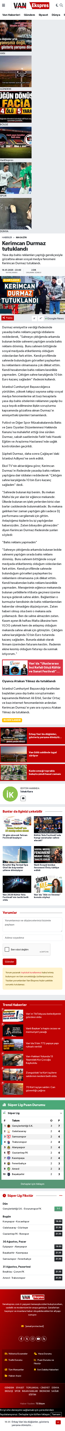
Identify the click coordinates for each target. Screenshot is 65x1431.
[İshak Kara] (10, 794)
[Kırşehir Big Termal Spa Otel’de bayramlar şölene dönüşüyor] (17, 854)
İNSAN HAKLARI (30, 1391)
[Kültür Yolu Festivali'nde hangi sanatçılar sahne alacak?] (48, 824)
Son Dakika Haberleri (48, 1369)
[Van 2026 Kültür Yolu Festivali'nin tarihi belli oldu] (17, 884)
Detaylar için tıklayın (32, 1184)
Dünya (56, 15)
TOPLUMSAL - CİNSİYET (38, 1387)
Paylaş (9, 318)
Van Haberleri (11, 15)
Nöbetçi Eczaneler (18, 1354)
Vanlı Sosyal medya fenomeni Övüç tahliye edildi (46, 867)
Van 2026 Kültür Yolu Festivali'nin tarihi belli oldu (15, 897)
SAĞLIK (55, 1391)
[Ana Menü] (3, 5)
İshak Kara (27, 791)
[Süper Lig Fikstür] (60, 1195)
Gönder (9, 961)
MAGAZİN (21, 237)
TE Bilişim (40, 1403)
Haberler (7, 237)
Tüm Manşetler (16, 1369)
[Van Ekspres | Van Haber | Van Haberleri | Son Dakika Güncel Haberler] (30, 5)
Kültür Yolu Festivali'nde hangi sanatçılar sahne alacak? (47, 838)
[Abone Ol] (54, 318)
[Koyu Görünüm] (57, 5)
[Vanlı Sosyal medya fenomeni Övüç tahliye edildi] (48, 854)
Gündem (29, 15)
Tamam (56, 1414)
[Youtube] (38, 1338)
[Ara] (61, 5)
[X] (27, 1338)
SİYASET (20, 1387)
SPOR (17, 1391)
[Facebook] (21, 1338)
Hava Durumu (45, 1354)
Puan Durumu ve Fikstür (44, 1362)
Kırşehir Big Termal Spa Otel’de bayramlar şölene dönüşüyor (15, 867)
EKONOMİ (45, 1391)
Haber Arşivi (15, 1376)
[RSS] (44, 1338)
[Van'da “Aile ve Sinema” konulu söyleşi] (48, 884)
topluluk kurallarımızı (31, 972)
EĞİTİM (32, 1394)
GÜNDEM (9, 1387)
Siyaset (43, 15)
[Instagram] (32, 1338)
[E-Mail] (23, 798)
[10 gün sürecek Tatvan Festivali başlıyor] (17, 824)
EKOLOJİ (9, 1391)
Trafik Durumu (15, 1360)
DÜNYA (55, 1387)
